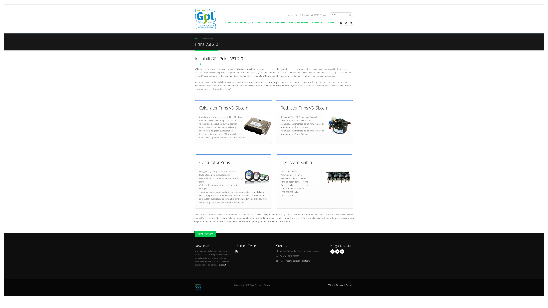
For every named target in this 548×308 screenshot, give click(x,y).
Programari (303, 22)
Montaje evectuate (275, 22)
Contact (305, 15)
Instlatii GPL (241, 22)
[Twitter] (346, 23)
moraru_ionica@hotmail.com (298, 261)
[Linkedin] (351, 23)
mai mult (222, 265)
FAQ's (330, 285)
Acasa (228, 22)
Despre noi (293, 15)
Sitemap (339, 285)
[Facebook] (341, 23)
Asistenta (317, 22)
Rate (291, 22)
